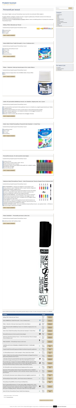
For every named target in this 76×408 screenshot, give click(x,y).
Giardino (58, 20)
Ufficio (58, 24)
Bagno (58, 15)
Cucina (58, 18)
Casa (58, 16)
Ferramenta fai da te (10, 397)
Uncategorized (59, 25)
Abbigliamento (59, 14)
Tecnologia (59, 23)
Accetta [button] (55, 406)
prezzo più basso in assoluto (19, 19)
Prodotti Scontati (9, 3)
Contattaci (59, 67)
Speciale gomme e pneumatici (62, 22)
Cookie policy (59, 69)
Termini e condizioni (60, 68)
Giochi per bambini (60, 21)
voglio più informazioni (61, 406)
